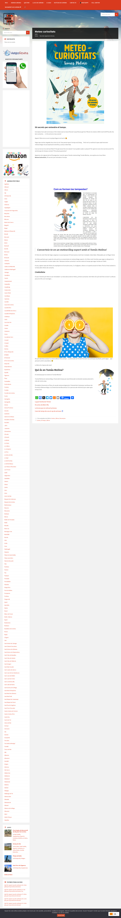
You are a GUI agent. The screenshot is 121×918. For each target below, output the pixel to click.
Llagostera (7, 475)
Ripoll (5, 620)
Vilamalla (6, 799)
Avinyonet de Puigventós (11, 210)
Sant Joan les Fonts (9, 679)
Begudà (6, 225)
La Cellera (7, 446)
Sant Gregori (7, 664)
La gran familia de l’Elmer (43, 402)
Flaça (5, 378)
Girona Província (8, 408)
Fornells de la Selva (9, 393)
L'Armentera (7, 431)
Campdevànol (8, 281)
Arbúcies (6, 204)
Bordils (6, 249)
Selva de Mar (7, 723)
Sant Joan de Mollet (9, 676)
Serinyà (6, 726)
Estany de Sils (17, 844)
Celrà (5, 319)
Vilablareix (7, 776)
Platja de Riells (17, 856)
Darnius (6, 349)
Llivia (5, 493)
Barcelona (7, 216)
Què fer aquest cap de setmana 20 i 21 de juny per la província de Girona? (15, 899)
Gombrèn (6, 414)
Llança (6, 484)
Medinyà (6, 514)
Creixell (6, 340)
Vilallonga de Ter (8, 793)
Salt (5, 640)
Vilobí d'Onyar (8, 817)
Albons (6, 190)
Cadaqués (7, 263)
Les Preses (7, 469)
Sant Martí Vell (8, 696)
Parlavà (6, 570)
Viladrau (6, 785)
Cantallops (7, 296)
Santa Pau (7, 717)
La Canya (6, 443)
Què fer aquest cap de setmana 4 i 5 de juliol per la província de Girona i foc (14, 890)
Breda (6, 255)
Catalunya (7, 316)
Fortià (6, 396)
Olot (5, 540)
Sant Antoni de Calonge (10, 643)
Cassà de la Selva (9, 305)
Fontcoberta (7, 384)
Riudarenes (7, 623)
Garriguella (7, 402)
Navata (6, 537)
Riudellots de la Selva (10, 629)
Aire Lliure (16, 846)
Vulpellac (6, 820)
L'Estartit (6, 437)
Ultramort (6, 758)
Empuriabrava (8, 366)
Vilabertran (7, 773)
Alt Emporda (7, 196)
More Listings (8, 874)
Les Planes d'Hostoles (10, 466)
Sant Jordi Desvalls (9, 681)
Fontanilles (7, 381)
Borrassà (6, 252)
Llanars (6, 481)
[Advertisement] (75, 173)
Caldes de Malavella (9, 266)
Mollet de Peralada (9, 520)
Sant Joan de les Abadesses (11, 673)
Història (20, 838)
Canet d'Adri (7, 293)
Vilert (5, 814)
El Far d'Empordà (8, 352)
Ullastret (6, 755)
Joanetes (6, 428)
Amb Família (17, 834)
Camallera (7, 275)
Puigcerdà (7, 599)
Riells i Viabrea (8, 617)
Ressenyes (63, 418)
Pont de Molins (8, 590)
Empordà (6, 363)
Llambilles (7, 478)
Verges (6, 764)
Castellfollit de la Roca (10, 310)
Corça (5, 334)
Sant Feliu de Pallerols (10, 661)
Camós (6, 278)
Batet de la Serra (8, 222)
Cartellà (6, 302)
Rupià (5, 634)
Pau (5, 573)
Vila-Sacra (7, 770)
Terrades (6, 740)
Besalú (6, 234)
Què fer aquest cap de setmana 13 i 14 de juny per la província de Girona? (15, 904)
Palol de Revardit (8, 561)
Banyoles (6, 213)
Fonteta (6, 387)
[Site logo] (9, 19)
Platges (23, 858)
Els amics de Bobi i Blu (42, 405)
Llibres (57, 418)
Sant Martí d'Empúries (10, 690)
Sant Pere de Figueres (19, 865)
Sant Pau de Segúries (10, 705)
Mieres (6, 517)
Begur (6, 228)
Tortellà (6, 746)
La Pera (6, 452)
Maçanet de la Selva (9, 502)
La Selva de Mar (8, 455)
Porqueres (7, 593)
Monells (6, 525)
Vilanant (6, 805)
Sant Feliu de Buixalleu (10, 655)
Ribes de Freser (8, 614)
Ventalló (6, 761)
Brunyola (6, 257)
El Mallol (6, 355)
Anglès (6, 201)
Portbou (6, 596)
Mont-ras (6, 528)
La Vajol (6, 458)
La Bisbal (6, 440)
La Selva (25, 838)
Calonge (6, 272)
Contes (53, 418)
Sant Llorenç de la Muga (10, 687)
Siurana (6, 734)
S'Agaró (6, 637)
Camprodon (7, 290)
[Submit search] (116, 14)
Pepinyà (6, 575)
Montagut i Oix (8, 531)
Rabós (6, 608)
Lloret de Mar (7, 496)
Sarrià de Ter (7, 720)
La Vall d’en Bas (8, 461)
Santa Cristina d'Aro (9, 714)
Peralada (6, 578)
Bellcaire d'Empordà (9, 231)
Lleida (6, 487)
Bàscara (6, 219)
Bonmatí (6, 246)
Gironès (6, 411)
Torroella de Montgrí (9, 743)
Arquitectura (16, 836)
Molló (5, 522)
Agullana (6, 184)
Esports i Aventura (18, 848)
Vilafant (6, 788)
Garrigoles (7, 399)
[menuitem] (6, 2)
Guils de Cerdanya (9, 416)
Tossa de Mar (7, 749)
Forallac (6, 390)
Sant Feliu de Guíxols (9, 658)
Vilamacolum (7, 796)
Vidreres (6, 767)
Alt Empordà (17, 858)
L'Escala (6, 434)
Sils (5, 732)
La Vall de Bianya (8, 464)
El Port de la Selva (9, 360)
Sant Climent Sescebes (10, 646)
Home (36, 36)
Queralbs (6, 605)
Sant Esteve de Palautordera (12, 652)
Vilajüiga (6, 790)
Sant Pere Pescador (9, 708)
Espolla (6, 372)
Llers (5, 490)
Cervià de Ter (7, 322)
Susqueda (7, 737)
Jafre (5, 425)
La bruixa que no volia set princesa (46, 408)
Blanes (6, 240)
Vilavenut (6, 811)
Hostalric (6, 422)
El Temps (43, 420)
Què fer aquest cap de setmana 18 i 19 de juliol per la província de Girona (15, 885)
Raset (6, 611)
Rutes (14, 840)
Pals (5, 564)
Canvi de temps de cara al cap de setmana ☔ (49, 411)
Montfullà (6, 534)
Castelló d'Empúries (9, 313)
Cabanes (6, 260)
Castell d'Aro (7, 307)
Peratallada (7, 581)
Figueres (6, 375)
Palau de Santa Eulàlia (10, 555)
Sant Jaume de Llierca (10, 670)
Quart (5, 602)
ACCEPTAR (61, 915)
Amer (5, 199)
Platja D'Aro (7, 587)
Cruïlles (6, 346)
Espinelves (7, 369)
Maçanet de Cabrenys (10, 499)
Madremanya (7, 505)
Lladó (5, 472)
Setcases (6, 729)
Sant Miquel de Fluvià (10, 702)
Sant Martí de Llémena (10, 693)
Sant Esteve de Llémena (10, 649)
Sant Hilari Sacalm (9, 667)
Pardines (6, 567)
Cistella (6, 325)
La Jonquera (7, 449)
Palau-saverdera (8, 558)
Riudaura (6, 625)
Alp (5, 193)
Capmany (6, 299)
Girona (6, 405)
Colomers (7, 331)
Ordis (5, 543)
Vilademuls (7, 782)
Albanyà (6, 187)
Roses (6, 631)
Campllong (7, 287)
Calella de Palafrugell (9, 269)
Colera (6, 328)
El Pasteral (7, 358)
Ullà (5, 752)
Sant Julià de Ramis (9, 684)
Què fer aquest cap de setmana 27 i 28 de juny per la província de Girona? (15, 895)
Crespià (6, 343)
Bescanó (6, 237)
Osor (5, 546)
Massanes (7, 511)
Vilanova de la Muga (9, 808)
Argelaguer (7, 207)
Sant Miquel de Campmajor (11, 699)
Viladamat (7, 779)
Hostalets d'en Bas (9, 419)
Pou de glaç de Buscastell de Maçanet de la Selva (20, 831)
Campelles (7, 284)
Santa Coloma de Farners (11, 711)
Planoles (6, 584)
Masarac (6, 508)
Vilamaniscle (7, 802)
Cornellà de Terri (8, 337)
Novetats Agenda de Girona (47, 36)
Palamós (6, 552)
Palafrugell (7, 549)
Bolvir (5, 243)
